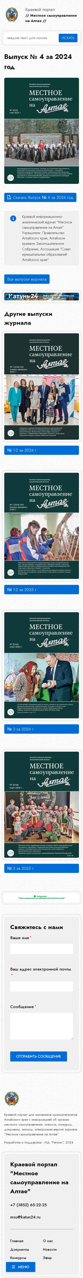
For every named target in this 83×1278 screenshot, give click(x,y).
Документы (19, 1249)
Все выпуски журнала (27, 279)
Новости (50, 1249)
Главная (16, 1240)
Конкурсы (18, 1257)
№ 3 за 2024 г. (21, 729)
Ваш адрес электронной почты (40, 969)
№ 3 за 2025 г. (21, 868)
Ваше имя (19, 938)
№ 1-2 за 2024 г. (22, 450)
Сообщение (22, 1007)
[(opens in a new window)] (41, 898)
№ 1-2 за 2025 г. (22, 590)
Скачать (43, 197)
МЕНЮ (23, 1266)
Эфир (47, 1257)
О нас (48, 1240)
